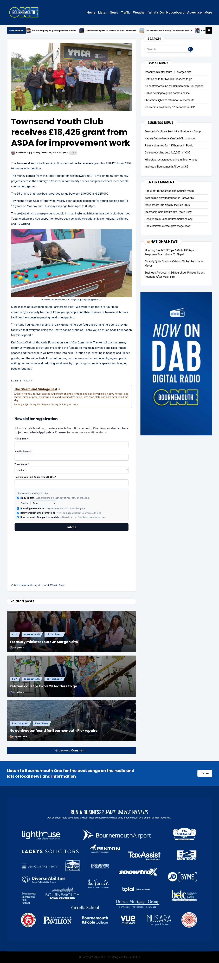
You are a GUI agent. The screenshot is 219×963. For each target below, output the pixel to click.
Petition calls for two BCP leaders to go (43, 686)
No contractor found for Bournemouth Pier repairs (54, 730)
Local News (41, 723)
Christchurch (54, 634)
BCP (14, 634)
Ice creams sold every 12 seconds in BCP (123, 30)
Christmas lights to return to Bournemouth (65, 30)
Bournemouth (32, 634)
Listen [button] (205, 773)
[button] (190, 49)
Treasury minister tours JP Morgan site (44, 641)
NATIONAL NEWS (164, 241)
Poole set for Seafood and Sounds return (179, 30)
